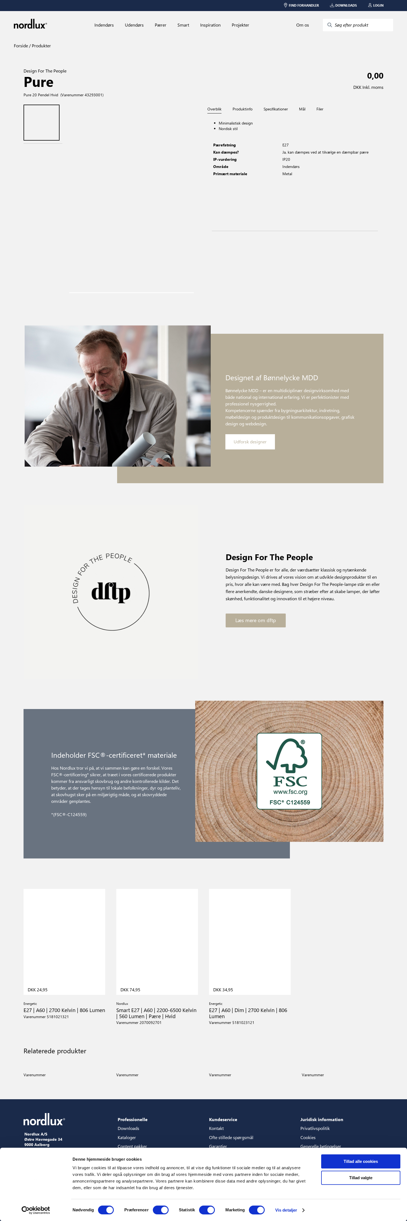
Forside (21, 45)
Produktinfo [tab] (243, 109)
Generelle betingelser (320, 1146)
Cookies (308, 1137)
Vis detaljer (286, 1210)
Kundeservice (223, 1119)
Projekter (240, 24)
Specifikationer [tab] (276, 109)
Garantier (218, 1146)
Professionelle (133, 1119)
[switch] (161, 1210)
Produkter (41, 45)
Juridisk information (321, 1119)
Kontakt (216, 1128)
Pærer (160, 24)
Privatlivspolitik (315, 1128)
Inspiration (210, 24)
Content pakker (132, 1146)
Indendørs (104, 24)
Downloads (128, 1128)
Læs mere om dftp (255, 620)
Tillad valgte (360, 1177)
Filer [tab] (319, 109)
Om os (302, 24)
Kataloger (127, 1137)
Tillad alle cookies (361, 1161)
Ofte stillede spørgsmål (231, 1137)
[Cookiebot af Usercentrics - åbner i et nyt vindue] (36, 1210)
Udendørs (134, 24)
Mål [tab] (302, 109)
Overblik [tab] (214, 109)
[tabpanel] (295, 172)
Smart (183, 24)
